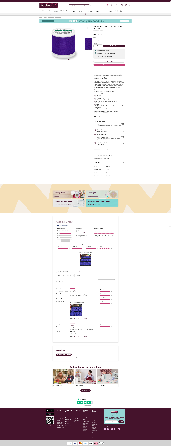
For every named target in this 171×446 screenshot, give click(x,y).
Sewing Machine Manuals (94, 425)
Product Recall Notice (60, 427)
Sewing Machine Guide (76, 421)
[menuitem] (44, 10)
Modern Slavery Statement (85, 427)
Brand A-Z (67, 421)
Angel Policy (94, 422)
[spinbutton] (97, 45)
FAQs (58, 416)
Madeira (108, 166)
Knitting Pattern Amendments (94, 428)
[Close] (170, 1)
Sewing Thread (58, 17)
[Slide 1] (68, 59)
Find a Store (67, 417)
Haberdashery (51, 17)
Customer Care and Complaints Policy (60, 423)
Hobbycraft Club (68, 419)
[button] (64, 44)
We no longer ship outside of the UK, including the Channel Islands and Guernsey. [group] (85, 0)
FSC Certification (94, 430)
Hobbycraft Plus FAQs (60, 418)
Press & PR (85, 417)
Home (40, 17)
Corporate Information (86, 415)
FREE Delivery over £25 (50, 14)
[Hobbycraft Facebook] (105, 429)
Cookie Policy (94, 420)
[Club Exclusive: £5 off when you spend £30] (85, 21)
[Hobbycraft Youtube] (108, 429)
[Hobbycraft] (48, 6)
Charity (84, 419)
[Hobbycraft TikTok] (119, 429)
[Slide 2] (69, 59)
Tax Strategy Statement (85, 430)
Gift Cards (67, 423)
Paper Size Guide (94, 432)
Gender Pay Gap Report (85, 424)
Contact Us (58, 420)
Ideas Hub (75, 413)
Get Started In (76, 416)
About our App (67, 415)
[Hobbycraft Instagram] (112, 429)
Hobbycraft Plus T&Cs (95, 415)
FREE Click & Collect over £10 (74, 14)
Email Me (121, 421)
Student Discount (68, 425)
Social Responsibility (86, 421)
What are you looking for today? (80, 5)
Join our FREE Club (121, 14)
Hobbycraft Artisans (77, 418)
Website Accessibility (60, 425)
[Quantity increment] (100, 45)
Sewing (45, 17)
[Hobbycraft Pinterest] (115, 429)
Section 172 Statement (86, 432)
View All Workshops (85, 390)
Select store (112, 53)
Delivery (58, 413)
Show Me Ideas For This (110, 65)
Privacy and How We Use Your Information (95, 418)
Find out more (97, 149)
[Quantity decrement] (94, 45)
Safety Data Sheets (95, 437)
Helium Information (68, 430)
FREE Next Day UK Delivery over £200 (97, 14)
